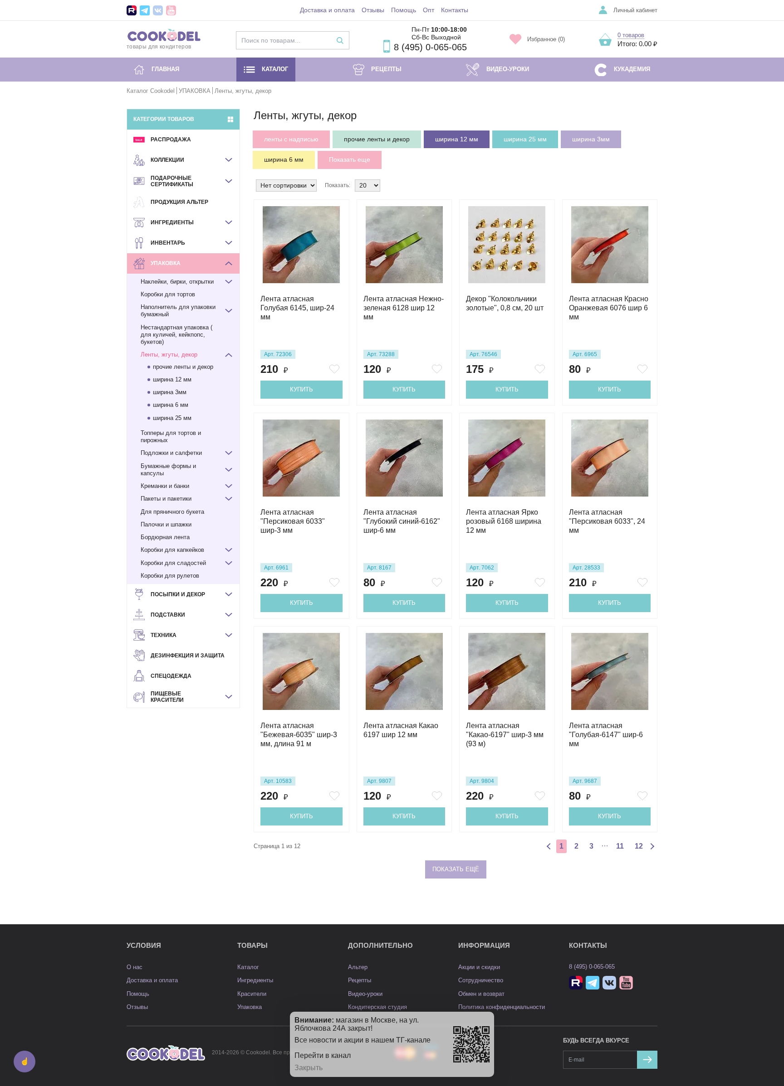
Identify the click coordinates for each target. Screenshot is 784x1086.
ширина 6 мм (170, 404)
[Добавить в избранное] (336, 369)
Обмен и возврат (481, 993)
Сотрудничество (480, 980)
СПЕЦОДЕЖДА (171, 676)
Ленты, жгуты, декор (169, 354)
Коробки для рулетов (170, 575)
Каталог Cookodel (151, 90)
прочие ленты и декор (183, 366)
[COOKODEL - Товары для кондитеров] (166, 1052)
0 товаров (630, 35)
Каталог (275, 69)
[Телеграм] (145, 10)
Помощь (403, 10)
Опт (428, 10)
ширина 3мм (169, 392)
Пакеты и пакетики (166, 498)
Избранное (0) (546, 39)
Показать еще (349, 159)
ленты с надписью (291, 139)
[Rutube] (132, 10)
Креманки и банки (165, 486)
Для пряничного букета (172, 511)
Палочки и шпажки (166, 524)
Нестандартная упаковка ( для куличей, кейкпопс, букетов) (176, 335)
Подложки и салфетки (171, 452)
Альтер (358, 967)
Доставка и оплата (327, 10)
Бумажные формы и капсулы (168, 470)
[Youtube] (171, 10)
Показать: (337, 185)
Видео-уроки (507, 69)
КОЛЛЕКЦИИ (167, 160)
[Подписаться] (647, 1060)
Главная (165, 69)
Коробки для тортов (168, 294)
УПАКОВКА (195, 90)
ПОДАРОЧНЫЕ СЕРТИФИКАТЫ (172, 181)
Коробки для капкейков (172, 549)
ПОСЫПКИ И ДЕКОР (178, 594)
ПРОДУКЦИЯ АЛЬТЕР (179, 202)
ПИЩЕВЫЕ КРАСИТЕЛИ (167, 696)
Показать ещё (455, 869)
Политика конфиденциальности (501, 1007)
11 (620, 846)
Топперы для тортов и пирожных (171, 437)
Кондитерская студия (377, 1007)
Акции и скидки (479, 967)
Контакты (454, 10)
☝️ (24, 1061)
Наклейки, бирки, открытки (177, 281)
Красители (251, 993)
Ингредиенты (255, 980)
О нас (134, 967)
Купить (301, 389)
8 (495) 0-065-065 (430, 47)
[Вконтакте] (158, 10)
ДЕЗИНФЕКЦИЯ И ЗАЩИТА (188, 655)
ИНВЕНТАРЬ (168, 243)
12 (639, 846)
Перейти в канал (322, 1055)
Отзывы (373, 10)
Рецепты (386, 69)
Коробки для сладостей (173, 563)
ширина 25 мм (172, 418)
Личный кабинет (635, 10)
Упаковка (249, 1007)
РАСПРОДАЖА (171, 139)
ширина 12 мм (172, 379)
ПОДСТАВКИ (168, 615)
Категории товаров (163, 119)
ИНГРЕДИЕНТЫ (172, 222)
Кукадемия (632, 69)
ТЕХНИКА (163, 635)
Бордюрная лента (165, 537)
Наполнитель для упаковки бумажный (178, 311)
